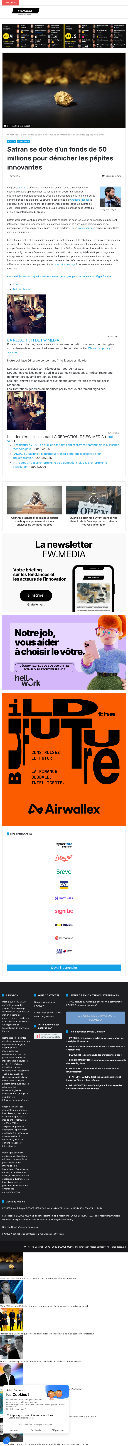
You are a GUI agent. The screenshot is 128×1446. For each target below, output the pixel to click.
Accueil (13, 134)
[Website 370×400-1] (64, 825)
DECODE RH (75, 1055)
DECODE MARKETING (79, 1060)
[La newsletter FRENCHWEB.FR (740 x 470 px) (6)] (64, 611)
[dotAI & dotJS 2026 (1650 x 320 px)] (64, 35)
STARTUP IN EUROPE (79, 1077)
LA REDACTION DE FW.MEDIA (33, 340)
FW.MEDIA (21, 1001)
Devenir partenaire (64, 967)
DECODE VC (75, 1068)
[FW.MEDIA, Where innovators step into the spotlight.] (26, 12)
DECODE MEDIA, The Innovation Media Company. (82, 1247)
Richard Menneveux (39, 1219)
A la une (22, 134)
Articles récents (21, 289)
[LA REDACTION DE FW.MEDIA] (26, 332)
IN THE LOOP (23, 141)
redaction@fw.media (44, 1016)
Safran (22, 187)
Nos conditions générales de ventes (20, 1227)
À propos (18, 284)
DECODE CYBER (77, 1046)
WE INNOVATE (76, 1085)
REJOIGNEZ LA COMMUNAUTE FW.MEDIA (96, 1017)
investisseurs (84, 228)
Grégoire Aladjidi (79, 199)
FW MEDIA (74, 1038)
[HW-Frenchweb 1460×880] (64, 689)
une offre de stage (65, 264)
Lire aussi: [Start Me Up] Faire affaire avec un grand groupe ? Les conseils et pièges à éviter (59, 276)
